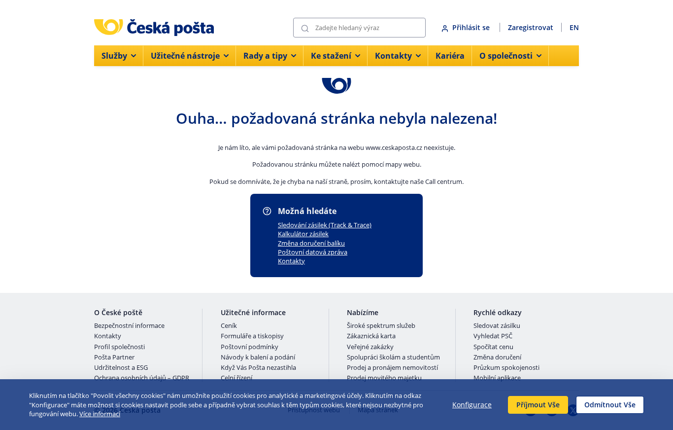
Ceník (229, 326)
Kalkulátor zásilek (303, 233)
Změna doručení (497, 357)
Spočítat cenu (493, 347)
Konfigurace (472, 404)
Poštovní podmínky (249, 347)
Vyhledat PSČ (492, 336)
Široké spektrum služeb (381, 326)
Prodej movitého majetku (384, 378)
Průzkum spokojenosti (506, 368)
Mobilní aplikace (497, 378)
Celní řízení (236, 378)
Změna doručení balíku (311, 243)
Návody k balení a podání (258, 357)
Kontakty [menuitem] (393, 55)
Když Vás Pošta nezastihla (258, 368)
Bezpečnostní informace (129, 326)
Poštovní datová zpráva (312, 252)
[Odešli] (305, 28)
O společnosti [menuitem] (506, 55)
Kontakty (291, 260)
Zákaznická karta (371, 336)
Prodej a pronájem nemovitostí (392, 368)
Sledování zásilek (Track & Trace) (324, 224)
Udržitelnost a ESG (121, 368)
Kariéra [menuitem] (450, 55)
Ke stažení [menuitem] (331, 55)
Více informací (99, 413)
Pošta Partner (114, 357)
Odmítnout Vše (610, 404)
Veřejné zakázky (370, 347)
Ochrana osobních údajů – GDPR (141, 378)
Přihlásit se (472, 27)
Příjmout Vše (538, 404)
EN (574, 27)
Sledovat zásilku (496, 326)
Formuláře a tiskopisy (252, 336)
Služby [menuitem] (114, 55)
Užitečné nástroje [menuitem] (185, 55)
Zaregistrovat (530, 27)
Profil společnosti (119, 347)
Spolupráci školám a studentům (393, 357)
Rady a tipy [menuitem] (265, 55)
